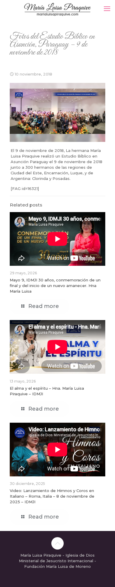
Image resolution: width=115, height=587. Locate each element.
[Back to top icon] (57, 543)
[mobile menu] (107, 9)
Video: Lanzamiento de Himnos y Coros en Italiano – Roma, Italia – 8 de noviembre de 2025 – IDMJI (52, 496)
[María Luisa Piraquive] (57, 8)
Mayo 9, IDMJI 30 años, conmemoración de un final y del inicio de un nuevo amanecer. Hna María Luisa (55, 286)
